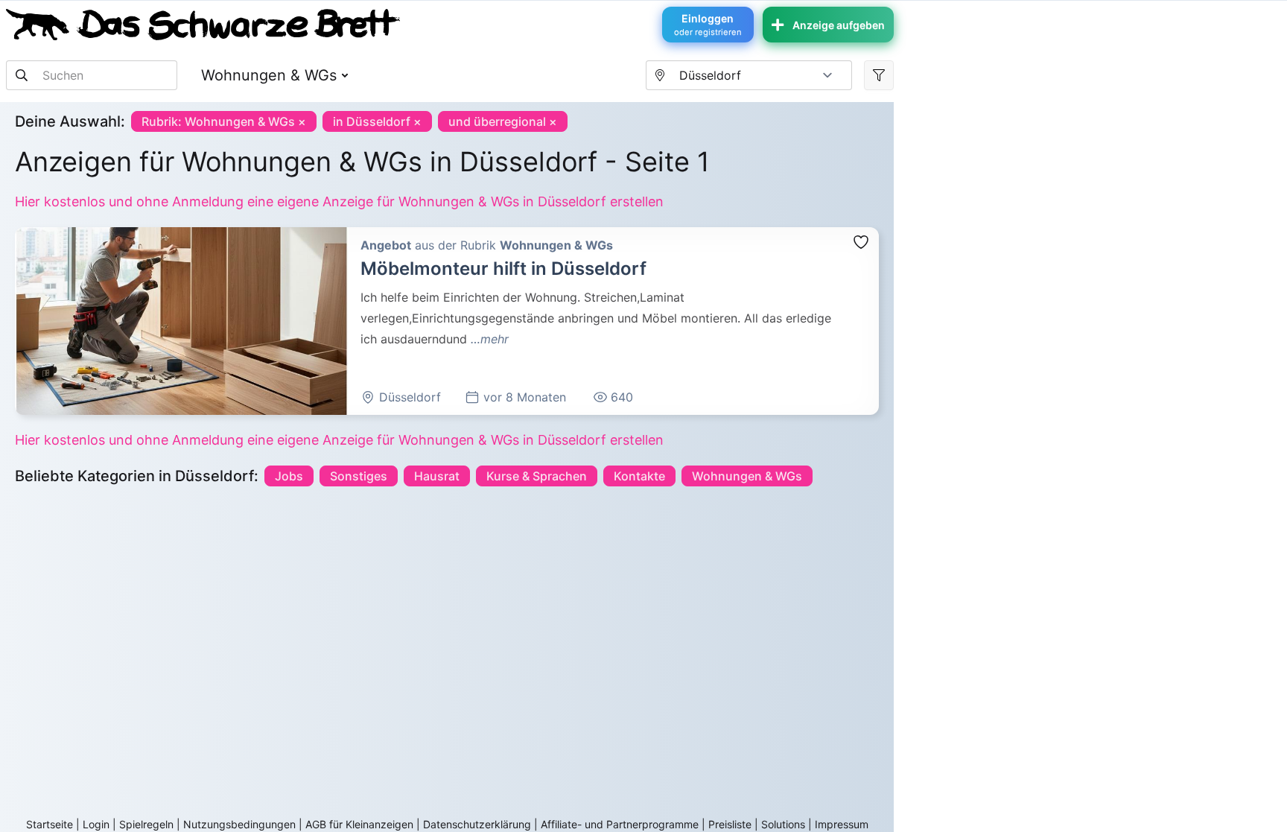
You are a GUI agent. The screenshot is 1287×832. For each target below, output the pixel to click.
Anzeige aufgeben (838, 25)
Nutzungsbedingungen (239, 824)
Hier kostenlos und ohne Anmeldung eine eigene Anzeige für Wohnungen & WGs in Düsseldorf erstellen (339, 201)
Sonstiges (358, 476)
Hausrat (437, 476)
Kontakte (639, 476)
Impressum (841, 824)
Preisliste (729, 824)
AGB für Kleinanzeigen (359, 824)
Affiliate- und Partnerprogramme (620, 824)
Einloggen (708, 24)
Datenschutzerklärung (477, 824)
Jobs (289, 476)
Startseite (49, 824)
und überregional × (502, 121)
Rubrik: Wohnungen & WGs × (224, 121)
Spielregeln (146, 824)
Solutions (783, 824)
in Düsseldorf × (377, 121)
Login (96, 824)
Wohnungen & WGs (269, 75)
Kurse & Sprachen (536, 476)
